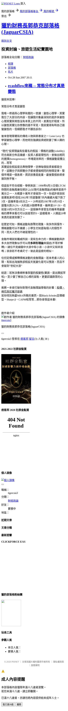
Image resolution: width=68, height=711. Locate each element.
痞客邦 (24, 338)
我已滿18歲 (8, 704)
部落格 (12, 67)
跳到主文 (6, 40)
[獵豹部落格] (11, 625)
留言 (31, 338)
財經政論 (28, 57)
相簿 (10, 63)
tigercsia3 (6, 320)
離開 (19, 704)
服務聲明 (35, 665)
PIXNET (15, 661)
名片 (10, 71)
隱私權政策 (58, 661)
